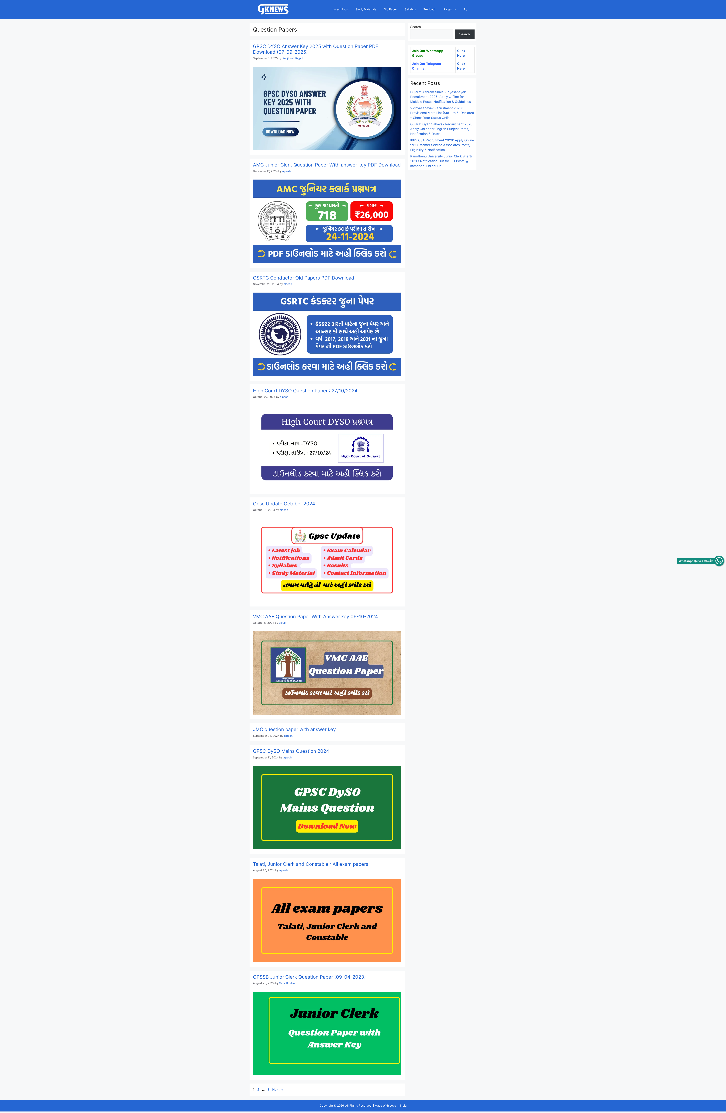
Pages (448, 9)
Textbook (430, 9)
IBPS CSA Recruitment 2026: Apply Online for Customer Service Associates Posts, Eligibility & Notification (442, 145)
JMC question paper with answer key (294, 729)
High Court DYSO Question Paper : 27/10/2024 (305, 390)
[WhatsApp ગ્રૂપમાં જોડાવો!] (719, 561)
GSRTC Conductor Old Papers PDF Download (303, 278)
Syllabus (410, 9)
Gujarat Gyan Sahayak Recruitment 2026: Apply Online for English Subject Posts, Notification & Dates (441, 129)
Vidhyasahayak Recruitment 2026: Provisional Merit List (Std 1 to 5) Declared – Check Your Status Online (442, 113)
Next (277, 1089)
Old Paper (390, 9)
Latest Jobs (340, 9)
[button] (465, 9)
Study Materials (365, 9)
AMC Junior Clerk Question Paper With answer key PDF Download (327, 165)
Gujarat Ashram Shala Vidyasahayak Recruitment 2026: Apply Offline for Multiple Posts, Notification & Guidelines (440, 97)
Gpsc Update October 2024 (284, 504)
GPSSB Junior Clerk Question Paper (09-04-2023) (309, 977)
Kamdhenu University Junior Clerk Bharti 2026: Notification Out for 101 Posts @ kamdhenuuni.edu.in (441, 161)
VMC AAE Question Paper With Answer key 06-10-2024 (315, 616)
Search (415, 27)
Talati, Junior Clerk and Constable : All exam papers (310, 864)
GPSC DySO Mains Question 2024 (291, 751)
